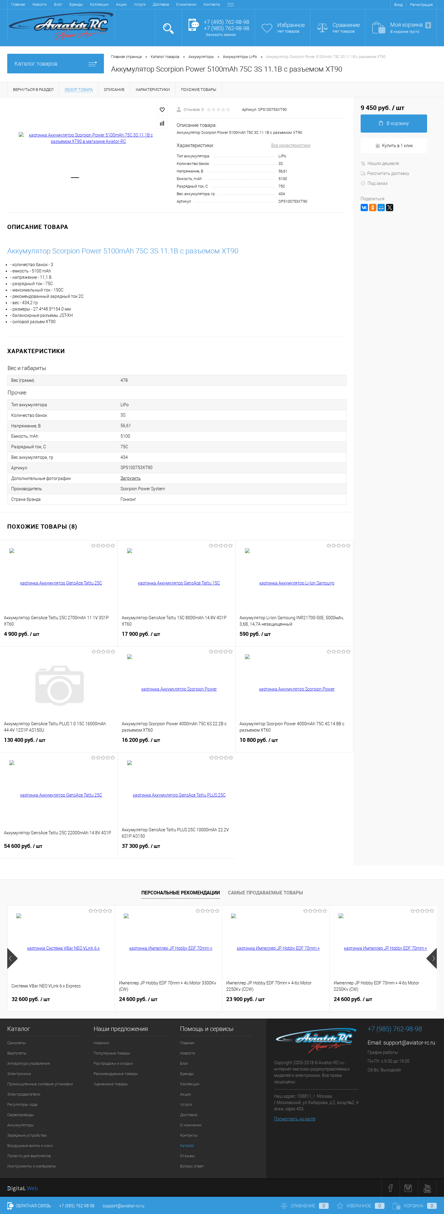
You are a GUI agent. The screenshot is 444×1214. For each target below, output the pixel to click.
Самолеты (16, 1043)
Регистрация (421, 4)
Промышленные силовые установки (40, 1084)
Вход (398, 4)
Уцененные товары (111, 1084)
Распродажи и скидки (113, 1063)
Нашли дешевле (383, 163)
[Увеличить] (88, 138)
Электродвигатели (23, 1094)
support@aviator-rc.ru (409, 1042)
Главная (18, 4)
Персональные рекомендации (180, 892)
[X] (389, 207)
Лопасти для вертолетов (29, 1156)
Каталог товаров (35, 63)
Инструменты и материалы (31, 1166)
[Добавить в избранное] (162, 110)
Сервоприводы (20, 1115)
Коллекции (99, 4)
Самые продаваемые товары (265, 892)
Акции (121, 4)
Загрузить (131, 478)
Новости (39, 4)
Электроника (19, 1073)
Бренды (76, 4)
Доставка (161, 4)
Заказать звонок (221, 34)
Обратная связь (33, 1205)
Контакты (212, 4)
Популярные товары (112, 1053)
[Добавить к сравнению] (162, 123)
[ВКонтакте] (364, 207)
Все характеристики (290, 145)
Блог (58, 4)
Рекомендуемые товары (116, 1073)
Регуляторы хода (22, 1104)
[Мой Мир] (381, 207)
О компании (186, 4)
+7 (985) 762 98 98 (77, 1205)
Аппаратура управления (28, 1063)
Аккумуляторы (20, 1125)
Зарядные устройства (27, 1135)
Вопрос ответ (192, 1166)
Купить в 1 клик (397, 145)
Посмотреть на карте (294, 1118)
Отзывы (187, 1156)
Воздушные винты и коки (30, 1145)
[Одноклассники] (372, 207)
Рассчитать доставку (388, 173)
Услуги (140, 4)
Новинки (101, 1043)
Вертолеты (17, 1053)
